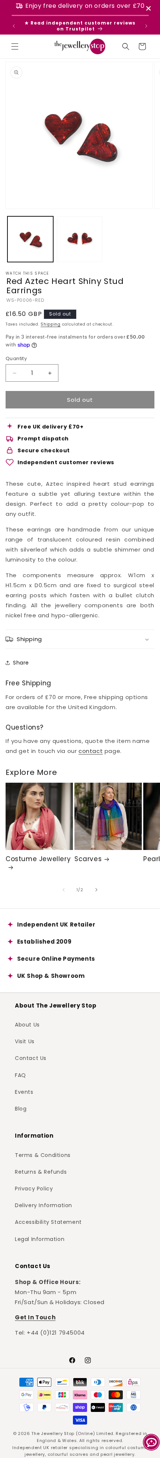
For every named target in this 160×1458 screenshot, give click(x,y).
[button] (15, 46)
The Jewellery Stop (52, 1433)
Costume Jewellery (38, 859)
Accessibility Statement (48, 1222)
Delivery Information (43, 1205)
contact (91, 751)
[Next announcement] (146, 26)
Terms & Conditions (43, 1155)
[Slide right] (96, 890)
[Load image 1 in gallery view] (30, 239)
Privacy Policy (34, 1188)
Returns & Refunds (41, 1172)
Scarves (88, 859)
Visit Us (25, 1041)
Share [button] (21, 662)
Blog (20, 1108)
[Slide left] (63, 890)
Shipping (51, 324)
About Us (27, 1024)
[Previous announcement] (14, 26)
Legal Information (39, 1239)
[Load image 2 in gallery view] (80, 239)
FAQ (20, 1075)
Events (24, 1092)
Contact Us (31, 1058)
